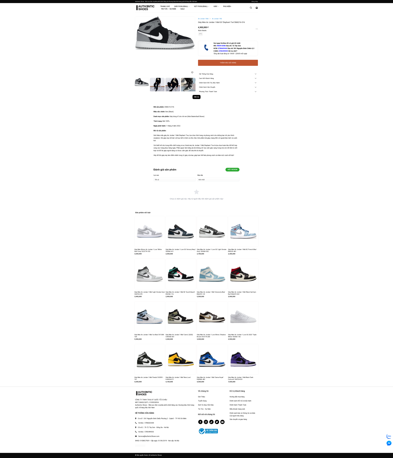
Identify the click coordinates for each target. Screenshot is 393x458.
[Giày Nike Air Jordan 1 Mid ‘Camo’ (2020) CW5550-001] (181, 316)
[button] (255, 1)
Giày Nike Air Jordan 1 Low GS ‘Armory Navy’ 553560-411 (181, 250)
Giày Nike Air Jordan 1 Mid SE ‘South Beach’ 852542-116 (180, 293)
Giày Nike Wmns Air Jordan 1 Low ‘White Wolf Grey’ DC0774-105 (148, 250)
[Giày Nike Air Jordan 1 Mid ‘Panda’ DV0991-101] (150, 359)
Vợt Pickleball (201, 6)
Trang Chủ (165, 6)
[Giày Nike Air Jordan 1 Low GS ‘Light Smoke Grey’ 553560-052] (212, 231)
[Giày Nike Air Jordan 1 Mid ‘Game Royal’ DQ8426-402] (212, 359)
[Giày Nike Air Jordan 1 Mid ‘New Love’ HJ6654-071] (181, 359)
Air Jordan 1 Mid (203, 19)
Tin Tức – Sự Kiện (168, 9)
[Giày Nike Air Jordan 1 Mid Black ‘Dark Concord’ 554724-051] (243, 359)
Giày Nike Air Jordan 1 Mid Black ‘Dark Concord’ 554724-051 (240, 378)
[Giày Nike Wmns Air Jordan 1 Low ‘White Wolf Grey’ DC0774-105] (150, 231)
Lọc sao (156, 175)
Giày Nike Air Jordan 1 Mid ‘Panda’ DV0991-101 (148, 378)
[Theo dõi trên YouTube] (222, 422)
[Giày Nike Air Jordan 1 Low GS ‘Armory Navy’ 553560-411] (181, 231)
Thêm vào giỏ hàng (228, 63)
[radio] (200, 34)
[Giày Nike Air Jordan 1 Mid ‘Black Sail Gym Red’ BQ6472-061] (243, 274)
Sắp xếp (200, 175)
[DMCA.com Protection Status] (140, 445)
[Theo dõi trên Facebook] (200, 422)
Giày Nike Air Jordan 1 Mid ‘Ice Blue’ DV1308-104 (149, 336)
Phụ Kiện (227, 6)
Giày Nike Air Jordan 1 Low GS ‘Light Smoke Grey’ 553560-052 (211, 250)
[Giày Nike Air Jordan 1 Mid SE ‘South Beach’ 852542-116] (181, 274)
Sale (182, 9)
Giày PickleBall (181, 6)
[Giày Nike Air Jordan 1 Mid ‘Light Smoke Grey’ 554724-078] (150, 274)
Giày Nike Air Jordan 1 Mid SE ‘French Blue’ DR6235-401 (242, 250)
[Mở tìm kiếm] (251, 7)
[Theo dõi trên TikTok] (211, 422)
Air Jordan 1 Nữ (217, 19)
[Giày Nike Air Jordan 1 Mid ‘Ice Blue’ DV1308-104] (150, 316)
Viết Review (232, 169)
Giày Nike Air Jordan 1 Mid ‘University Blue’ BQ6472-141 (211, 293)
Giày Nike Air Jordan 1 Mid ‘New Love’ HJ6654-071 (178, 378)
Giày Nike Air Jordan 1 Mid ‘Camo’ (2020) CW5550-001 (179, 336)
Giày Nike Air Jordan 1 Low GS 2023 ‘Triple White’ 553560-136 (242, 336)
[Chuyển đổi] (255, 74)
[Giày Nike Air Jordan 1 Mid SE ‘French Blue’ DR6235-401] (243, 231)
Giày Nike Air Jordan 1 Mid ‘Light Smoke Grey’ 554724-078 (149, 293)
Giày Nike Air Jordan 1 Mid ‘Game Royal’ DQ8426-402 (210, 378)
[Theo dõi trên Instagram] (206, 422)
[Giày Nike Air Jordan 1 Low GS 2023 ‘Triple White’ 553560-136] (243, 316)
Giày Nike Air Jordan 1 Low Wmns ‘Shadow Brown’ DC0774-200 (211, 336)
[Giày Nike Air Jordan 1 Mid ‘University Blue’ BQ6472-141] (212, 274)
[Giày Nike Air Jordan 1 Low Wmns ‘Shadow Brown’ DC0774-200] (212, 316)
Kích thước (202, 30)
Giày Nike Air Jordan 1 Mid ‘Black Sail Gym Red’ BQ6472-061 (242, 293)
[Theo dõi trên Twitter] (217, 422)
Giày (215, 6)
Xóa (257, 29)
